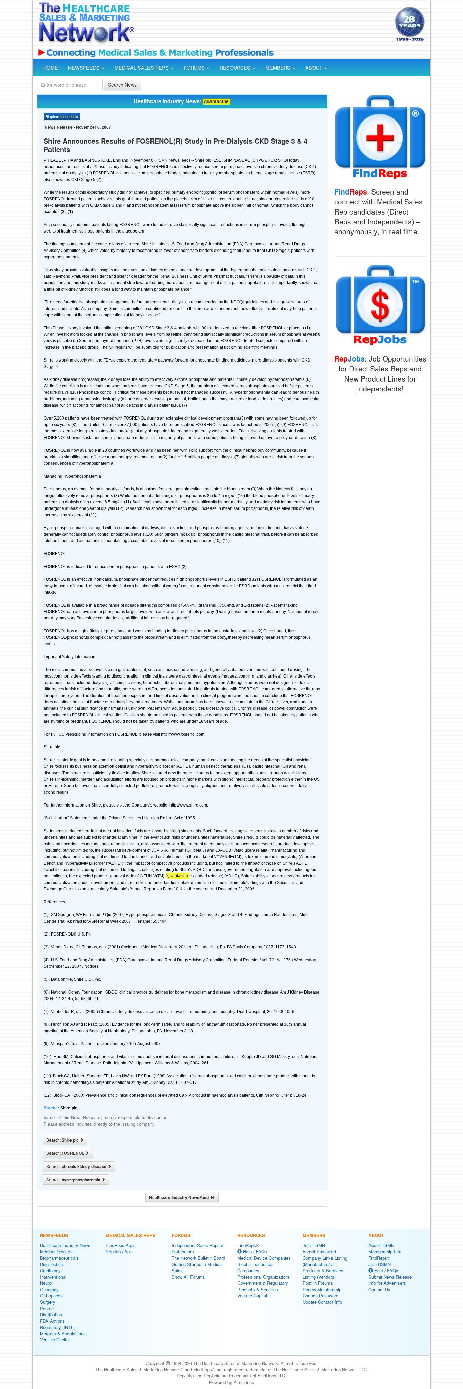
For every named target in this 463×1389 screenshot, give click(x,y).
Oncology (49, 1289)
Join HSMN (314, 1245)
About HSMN (381, 1245)
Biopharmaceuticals (59, 1258)
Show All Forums (188, 1277)
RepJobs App (119, 1251)
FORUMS (195, 67)
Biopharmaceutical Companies (255, 1267)
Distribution (51, 1314)
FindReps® (248, 1245)
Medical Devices (56, 1251)
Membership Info (384, 1251)
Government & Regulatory (262, 1283)
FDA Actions (52, 1321)
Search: (63, 1140)
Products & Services (257, 1289)
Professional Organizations (263, 1277)
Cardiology (50, 1270)
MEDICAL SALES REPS (142, 67)
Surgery (47, 1302)
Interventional (53, 1277)
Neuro (46, 1283)
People (47, 1308)
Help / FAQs (254, 1251)
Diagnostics (51, 1264)
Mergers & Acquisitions (63, 1333)
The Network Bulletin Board (198, 1258)
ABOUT (314, 67)
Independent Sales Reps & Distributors (198, 1248)
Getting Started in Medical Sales (197, 1267)
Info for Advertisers (387, 1283)
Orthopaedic (52, 1295)
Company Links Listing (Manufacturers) (325, 1261)
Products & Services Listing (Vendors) (323, 1273)
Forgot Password (319, 1251)
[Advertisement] (264, 25)
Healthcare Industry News (65, 1245)
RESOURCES (236, 67)
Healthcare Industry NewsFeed (180, 1197)
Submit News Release (390, 1277)
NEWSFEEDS (84, 67)
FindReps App (120, 1245)
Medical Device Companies (264, 1258)
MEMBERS (278, 67)
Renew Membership (322, 1289)
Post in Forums (318, 1283)
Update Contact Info (322, 1302)
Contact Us (379, 1289)
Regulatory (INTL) (57, 1327)
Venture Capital (55, 1339)
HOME (50, 67)
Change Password (320, 1295)
